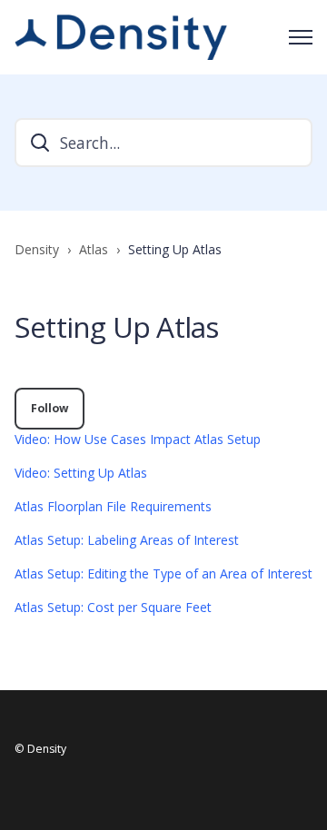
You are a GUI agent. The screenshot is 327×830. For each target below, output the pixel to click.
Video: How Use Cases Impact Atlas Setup (138, 439)
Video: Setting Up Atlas (81, 472)
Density (37, 249)
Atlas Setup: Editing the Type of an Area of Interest (163, 573)
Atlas (93, 249)
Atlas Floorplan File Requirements (113, 506)
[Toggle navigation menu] (301, 37)
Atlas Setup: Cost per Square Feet (113, 607)
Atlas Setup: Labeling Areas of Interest (127, 539)
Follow (49, 408)
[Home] (121, 37)
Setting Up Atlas (175, 249)
